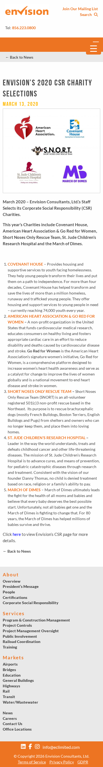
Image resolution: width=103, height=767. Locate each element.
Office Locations (17, 729)
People (9, 592)
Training (10, 647)
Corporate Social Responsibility (31, 602)
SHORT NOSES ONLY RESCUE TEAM (39, 391)
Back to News (19, 57)
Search (86, 14)
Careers (10, 718)
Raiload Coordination (21, 641)
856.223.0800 (24, 27)
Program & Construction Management (36, 620)
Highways (11, 686)
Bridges (9, 669)
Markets (13, 657)
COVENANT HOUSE (25, 264)
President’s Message (21, 586)
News (8, 713)
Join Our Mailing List (80, 8)
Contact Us (12, 723)
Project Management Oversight (31, 630)
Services (13, 613)
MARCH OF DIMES (24, 489)
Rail (6, 691)
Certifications (15, 597)
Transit (9, 696)
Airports (10, 664)
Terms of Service (32, 762)
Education (12, 675)
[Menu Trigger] (93, 48)
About (11, 574)
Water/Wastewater (20, 702)
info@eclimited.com (61, 747)
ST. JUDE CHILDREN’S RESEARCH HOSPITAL (46, 437)
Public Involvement (20, 636)
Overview (11, 581)
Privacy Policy (61, 762)
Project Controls (17, 625)
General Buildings (18, 680)
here (17, 534)
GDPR (82, 762)
